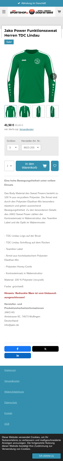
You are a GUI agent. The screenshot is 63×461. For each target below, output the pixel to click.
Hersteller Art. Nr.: (31, 140)
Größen (11, 140)
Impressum (10, 370)
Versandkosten (26, 129)
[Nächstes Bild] (53, 76)
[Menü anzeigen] (4, 12)
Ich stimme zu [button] (46, 456)
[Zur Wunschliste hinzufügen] (55, 166)
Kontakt (8, 413)
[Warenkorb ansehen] (59, 12)
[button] (10, 111)
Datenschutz (10, 402)
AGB (6, 424)
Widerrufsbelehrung (14, 391)
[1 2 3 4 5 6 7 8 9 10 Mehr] (9, 166)
